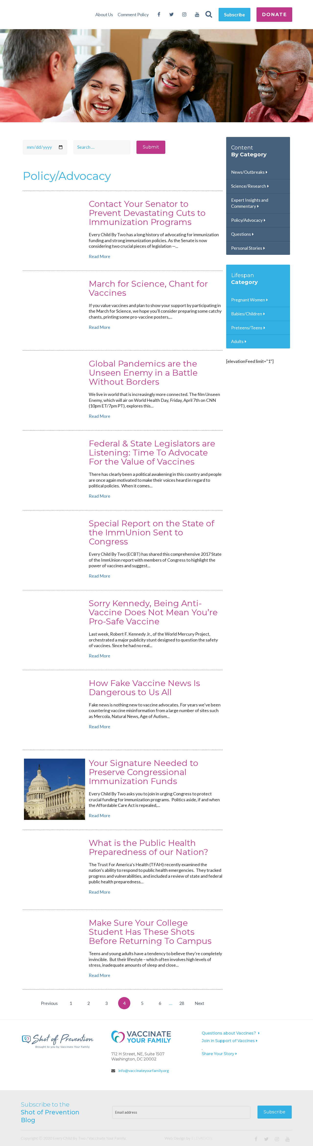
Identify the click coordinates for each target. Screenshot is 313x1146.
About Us (104, 14)
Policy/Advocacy (247, 220)
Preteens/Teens (246, 327)
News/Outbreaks (248, 172)
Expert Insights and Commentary (249, 203)
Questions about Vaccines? (229, 1033)
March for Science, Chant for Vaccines (148, 288)
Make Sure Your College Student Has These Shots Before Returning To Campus (150, 932)
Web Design (175, 1138)
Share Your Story (218, 1053)
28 (181, 1003)
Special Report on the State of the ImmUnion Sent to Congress (151, 532)
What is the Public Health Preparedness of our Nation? (148, 847)
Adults (237, 341)
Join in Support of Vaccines (228, 1040)
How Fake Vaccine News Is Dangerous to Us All (144, 687)
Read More (99, 256)
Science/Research (248, 186)
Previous (49, 1003)
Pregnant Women (248, 299)
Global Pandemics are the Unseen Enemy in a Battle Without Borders (143, 372)
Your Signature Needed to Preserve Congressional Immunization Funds (143, 772)
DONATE (274, 14)
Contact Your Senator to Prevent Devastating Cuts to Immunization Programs (147, 213)
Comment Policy (133, 14)
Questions (241, 234)
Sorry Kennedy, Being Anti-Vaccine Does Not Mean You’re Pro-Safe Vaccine (153, 612)
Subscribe (234, 14)
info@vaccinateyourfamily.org (143, 1070)
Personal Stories (246, 248)
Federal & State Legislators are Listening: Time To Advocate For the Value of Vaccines (152, 452)
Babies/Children (246, 313)
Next (199, 1003)
